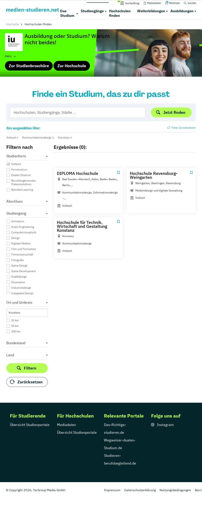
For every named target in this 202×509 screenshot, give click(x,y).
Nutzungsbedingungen (175, 490)
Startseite (12, 24)
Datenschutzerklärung (140, 490)
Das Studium (67, 13)
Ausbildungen (182, 11)
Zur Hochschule (71, 65)
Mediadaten (66, 424)
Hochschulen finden (120, 13)
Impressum (112, 490)
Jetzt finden (174, 112)
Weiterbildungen (151, 11)
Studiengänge (92, 11)
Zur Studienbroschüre (29, 65)
